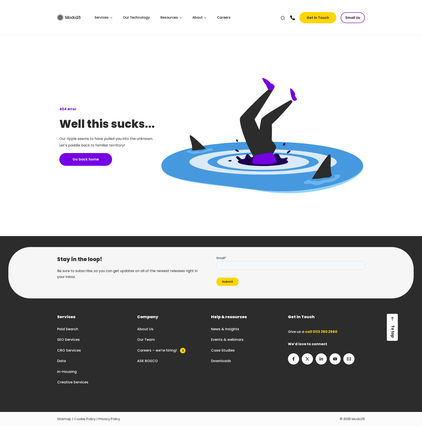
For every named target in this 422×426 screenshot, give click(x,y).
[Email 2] (349, 359)
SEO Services (68, 339)
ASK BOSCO (147, 360)
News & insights (225, 329)
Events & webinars (227, 339)
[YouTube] (335, 359)
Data (61, 360)
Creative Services (72, 382)
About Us (145, 329)
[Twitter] (307, 359)
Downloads (221, 360)
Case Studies (223, 350)
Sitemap (64, 419)
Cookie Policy (85, 419)
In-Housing (67, 371)
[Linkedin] (321, 359)
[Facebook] (293, 359)
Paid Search (67, 329)
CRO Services (69, 350)
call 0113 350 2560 (321, 331)
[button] (283, 18)
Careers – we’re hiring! (160, 350)
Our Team (146, 339)
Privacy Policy (109, 419)
